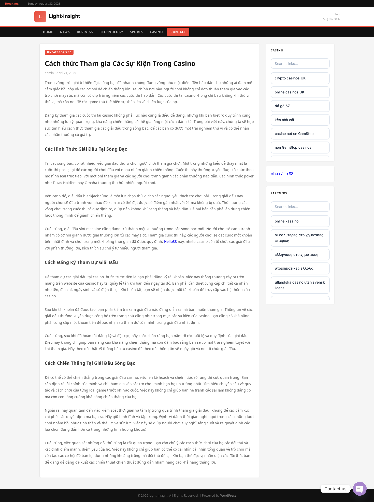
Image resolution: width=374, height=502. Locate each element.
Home (48, 32)
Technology (111, 32)
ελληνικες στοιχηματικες (296, 254)
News (65, 32)
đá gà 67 (282, 106)
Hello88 (170, 241)
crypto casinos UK (290, 78)
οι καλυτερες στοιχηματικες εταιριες (299, 238)
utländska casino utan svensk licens (300, 285)
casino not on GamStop (294, 133)
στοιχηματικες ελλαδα (294, 268)
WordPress (228, 495)
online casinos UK (289, 92)
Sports (136, 32)
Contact (178, 32)
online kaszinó (286, 221)
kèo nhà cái (284, 120)
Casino (156, 32)
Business (85, 32)
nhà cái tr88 (282, 173)
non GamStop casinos (293, 147)
